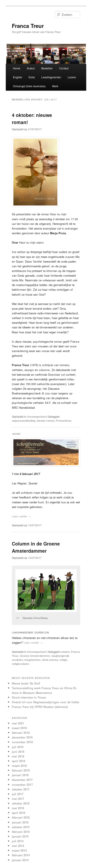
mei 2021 (18, 723)
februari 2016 (21, 817)
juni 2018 (18, 751)
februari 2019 (21, 732)
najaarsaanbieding (23, 421)
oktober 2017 (20, 789)
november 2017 (22, 784)
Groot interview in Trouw (29, 697)
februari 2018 (21, 770)
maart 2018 (19, 765)
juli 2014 (17, 841)
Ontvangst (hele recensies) (29, 86)
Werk (55, 86)
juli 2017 (17, 794)
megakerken (32, 660)
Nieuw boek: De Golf (26, 683)
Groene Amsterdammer (35, 656)
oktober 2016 (20, 803)
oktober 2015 (20, 827)
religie (63, 660)
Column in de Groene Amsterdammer (36, 547)
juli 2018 (17, 747)
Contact (64, 68)
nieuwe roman (45, 421)
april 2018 (18, 761)
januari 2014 (20, 860)
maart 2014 (19, 850)
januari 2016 (20, 822)
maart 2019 (19, 728)
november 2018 (22, 742)
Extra (32, 77)
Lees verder (21, 516)
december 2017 (22, 780)
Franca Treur (28, 25)
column (65, 652)
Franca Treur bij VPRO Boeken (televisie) (40, 707)
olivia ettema (50, 660)
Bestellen (47, 68)
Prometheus (63, 421)
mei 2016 (18, 808)
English (17, 77)
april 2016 (18, 813)
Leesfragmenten (51, 77)
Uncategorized (36, 417)
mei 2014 (18, 846)
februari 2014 (21, 855)
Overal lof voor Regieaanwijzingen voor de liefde (45, 702)
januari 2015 (20, 836)
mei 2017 (18, 799)
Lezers (72, 77)
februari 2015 (21, 832)
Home (16, 68)
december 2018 (22, 737)
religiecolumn (20, 664)
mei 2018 (18, 756)
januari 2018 (20, 775)
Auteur (31, 68)
